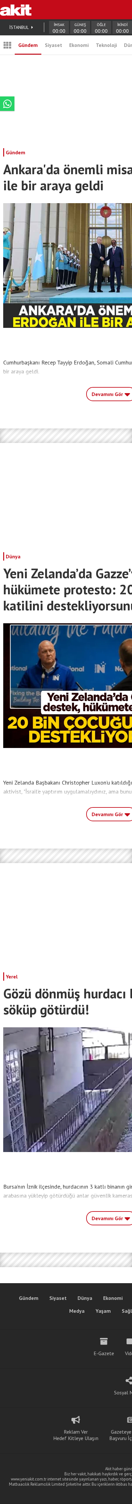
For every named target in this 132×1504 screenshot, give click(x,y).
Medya (77, 1311)
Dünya (13, 556)
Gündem (28, 45)
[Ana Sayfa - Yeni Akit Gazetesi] (15, 9)
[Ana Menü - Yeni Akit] (7, 45)
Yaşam (103, 1311)
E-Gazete (104, 1353)
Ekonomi (79, 45)
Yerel (12, 976)
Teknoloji (106, 45)
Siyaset (53, 45)
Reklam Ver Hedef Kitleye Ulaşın (75, 1434)
